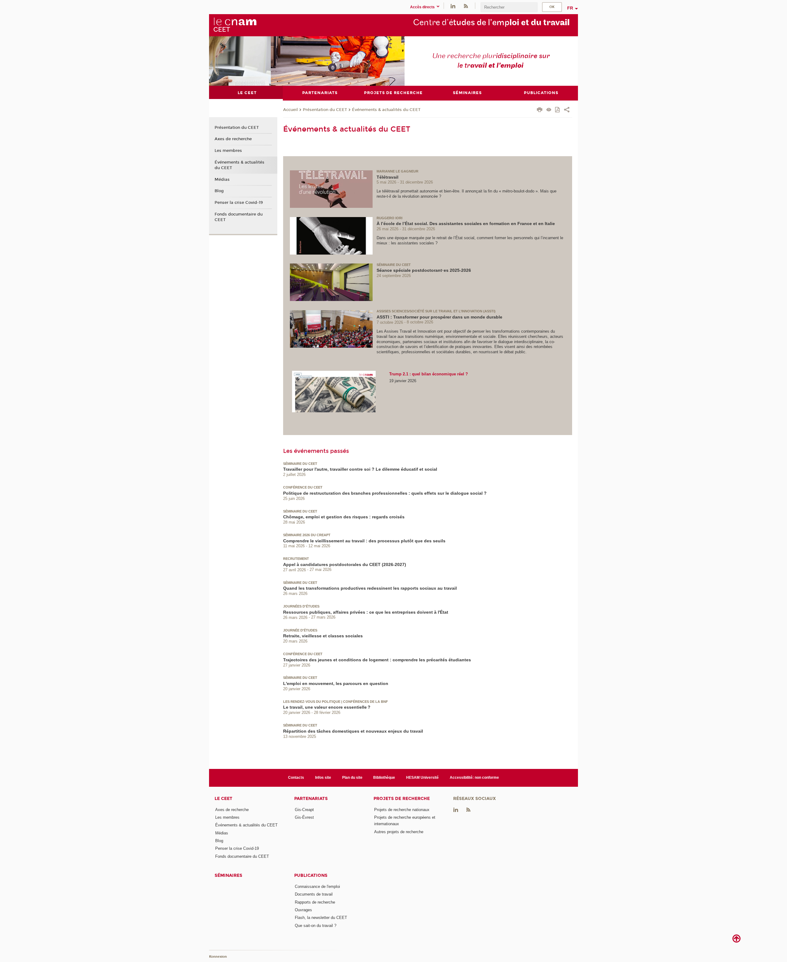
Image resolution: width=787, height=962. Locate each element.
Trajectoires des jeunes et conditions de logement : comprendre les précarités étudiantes (377, 659)
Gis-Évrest (304, 817)
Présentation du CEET (325, 109)
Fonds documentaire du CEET (239, 217)
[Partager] (566, 110)
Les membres (228, 150)
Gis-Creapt (304, 809)
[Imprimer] (539, 110)
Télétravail (387, 177)
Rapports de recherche (315, 902)
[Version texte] (549, 110)
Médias (222, 179)
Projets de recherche (402, 798)
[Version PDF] (557, 110)
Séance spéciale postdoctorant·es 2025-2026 (424, 270)
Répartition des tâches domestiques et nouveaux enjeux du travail (353, 731)
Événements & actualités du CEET (386, 109)
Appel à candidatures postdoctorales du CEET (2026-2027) (344, 564)
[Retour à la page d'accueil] (234, 25)
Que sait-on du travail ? (315, 925)
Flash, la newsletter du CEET (321, 917)
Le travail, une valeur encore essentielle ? (326, 707)
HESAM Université (422, 777)
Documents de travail (314, 894)
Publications (310, 875)
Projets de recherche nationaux (401, 809)
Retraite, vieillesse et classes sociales (323, 635)
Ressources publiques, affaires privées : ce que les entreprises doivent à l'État (365, 612)
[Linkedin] (453, 5)
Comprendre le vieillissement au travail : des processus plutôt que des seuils (364, 540)
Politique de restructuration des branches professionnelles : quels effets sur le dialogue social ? (385, 493)
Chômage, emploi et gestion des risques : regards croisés (344, 516)
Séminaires (228, 875)
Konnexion (218, 957)
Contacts (296, 777)
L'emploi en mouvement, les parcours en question (335, 683)
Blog (219, 190)
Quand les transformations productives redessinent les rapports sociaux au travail (370, 588)
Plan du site (352, 777)
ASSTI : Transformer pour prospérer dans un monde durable (439, 317)
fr (570, 8)
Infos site (323, 777)
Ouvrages (303, 910)
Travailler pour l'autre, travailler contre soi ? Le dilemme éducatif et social (360, 469)
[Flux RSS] (466, 5)
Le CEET (223, 798)
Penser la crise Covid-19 (239, 202)
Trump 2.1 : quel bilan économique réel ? (428, 374)
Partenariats (311, 798)
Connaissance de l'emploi (317, 886)
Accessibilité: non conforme (474, 777)
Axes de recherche (233, 139)
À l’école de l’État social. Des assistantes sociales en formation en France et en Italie (466, 223)
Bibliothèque (384, 777)
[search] (509, 7)
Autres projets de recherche (398, 831)
